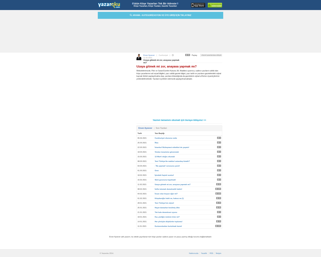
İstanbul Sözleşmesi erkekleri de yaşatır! (172, 147)
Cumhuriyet (163, 55)
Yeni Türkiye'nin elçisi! (164, 203)
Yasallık (204, 253)
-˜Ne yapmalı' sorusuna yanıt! (167, 166)
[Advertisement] (86, 49)
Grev (157, 170)
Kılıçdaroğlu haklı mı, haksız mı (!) (169, 198)
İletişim (218, 253)
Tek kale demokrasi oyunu (166, 212)
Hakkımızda (193, 253)
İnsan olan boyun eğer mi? (166, 194)
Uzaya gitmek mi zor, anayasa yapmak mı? (173, 184)
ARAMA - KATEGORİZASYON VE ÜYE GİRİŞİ (161, 15)
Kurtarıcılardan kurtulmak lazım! (168, 226)
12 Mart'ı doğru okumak (165, 157)
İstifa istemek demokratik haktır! (168, 189)
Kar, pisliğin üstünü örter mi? (167, 217)
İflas (156, 143)
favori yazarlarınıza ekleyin (211, 55)
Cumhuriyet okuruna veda (166, 138)
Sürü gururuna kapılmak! (165, 180)
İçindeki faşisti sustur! (164, 175)
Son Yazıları (161, 128)
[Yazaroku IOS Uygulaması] (198, 5)
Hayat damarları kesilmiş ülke (167, 208)
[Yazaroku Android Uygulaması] (215, 5)
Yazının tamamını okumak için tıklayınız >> (179, 120)
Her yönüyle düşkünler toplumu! (168, 222)
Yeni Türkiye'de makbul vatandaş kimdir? (172, 161)
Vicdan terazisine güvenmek (167, 152)
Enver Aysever (149, 55)
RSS (211, 253)
